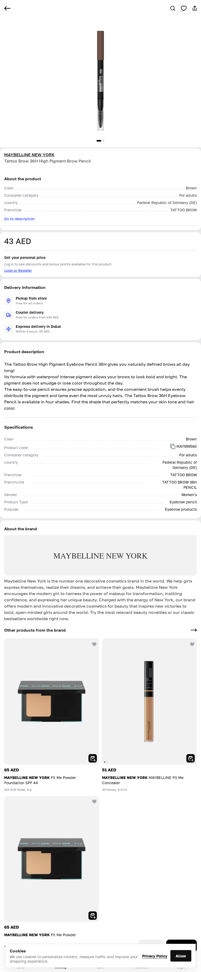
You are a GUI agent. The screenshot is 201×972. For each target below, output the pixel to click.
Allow (181, 956)
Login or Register (18, 270)
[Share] (195, 8)
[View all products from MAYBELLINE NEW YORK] (194, 630)
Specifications (18, 427)
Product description (24, 351)
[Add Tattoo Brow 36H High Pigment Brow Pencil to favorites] (184, 8)
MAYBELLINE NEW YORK (29, 154)
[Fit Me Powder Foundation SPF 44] (51, 701)
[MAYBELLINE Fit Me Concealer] (149, 701)
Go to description (19, 219)
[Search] (173, 8)
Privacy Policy (154, 956)
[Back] (7, 8)
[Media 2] (103, 141)
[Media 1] (99, 141)
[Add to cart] (92, 758)
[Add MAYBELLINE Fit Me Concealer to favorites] (191, 644)
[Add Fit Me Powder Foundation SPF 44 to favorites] (94, 644)
